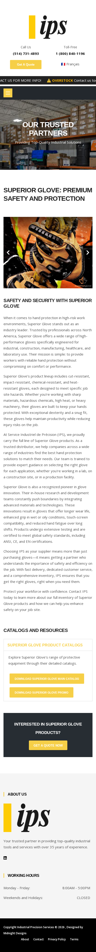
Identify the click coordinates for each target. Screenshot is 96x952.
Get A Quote (25, 64)
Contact (38, 939)
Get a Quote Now (48, 745)
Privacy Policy (57, 939)
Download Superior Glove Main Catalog (47, 679)
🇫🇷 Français (70, 64)
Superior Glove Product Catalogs (45, 645)
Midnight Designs (15, 933)
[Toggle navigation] (7, 92)
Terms (74, 939)
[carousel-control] (8, 252)
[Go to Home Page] (48, 27)
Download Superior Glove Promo (41, 692)
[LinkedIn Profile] (5, 858)
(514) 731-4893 (26, 53)
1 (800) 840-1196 (70, 53)
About (25, 939)
